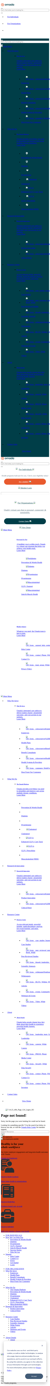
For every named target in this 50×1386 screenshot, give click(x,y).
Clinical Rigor (26, 258)
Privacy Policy (26, 669)
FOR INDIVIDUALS (14, 1235)
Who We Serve (12, 51)
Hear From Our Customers (31, 122)
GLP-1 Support (16, 1246)
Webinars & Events (28, 346)
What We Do (12, 129)
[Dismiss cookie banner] (42, 1345)
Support (10, 621)
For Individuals (12, 17)
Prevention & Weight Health (20, 1240)
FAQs (9, 615)
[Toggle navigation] (2, 44)
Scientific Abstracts (28, 316)
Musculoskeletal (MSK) (19, 1304)
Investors (24, 438)
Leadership (25, 388)
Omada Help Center (28, 1127)
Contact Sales (12, 444)
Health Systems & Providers (31, 112)
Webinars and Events (18, 1329)
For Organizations (14, 24)
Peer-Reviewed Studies (29, 306)
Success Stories (13, 601)
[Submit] (3, 1134)
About (9, 362)
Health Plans (26, 93)
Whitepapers (25, 326)
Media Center (26, 408)
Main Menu (7, 530)
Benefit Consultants (28, 103)
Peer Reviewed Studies (18, 1321)
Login (12, 1265)
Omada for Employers (9, 1158)
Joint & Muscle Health (18, 1248)
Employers (25, 83)
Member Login (26, 488)
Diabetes (13, 1242)
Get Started (14, 1263)
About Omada (11, 1338)
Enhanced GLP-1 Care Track (21, 1300)
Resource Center (13, 265)
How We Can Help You (14, 1237)
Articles (24, 336)
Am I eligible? (24, 482)
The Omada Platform (18, 1290)
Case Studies (26, 295)
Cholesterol (14, 1298)
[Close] (2, 8)
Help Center (25, 649)
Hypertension (15, 1244)
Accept (34, 1376)
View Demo (26, 451)
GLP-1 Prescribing (17, 1302)
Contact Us (25, 428)
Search (9, 689)
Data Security (26, 418)
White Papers (15, 1325)
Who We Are (12, 608)
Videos (23, 356)
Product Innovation (28, 248)
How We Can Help (14, 534)
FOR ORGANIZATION (15, 1269)
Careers (24, 398)
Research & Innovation (15, 216)
